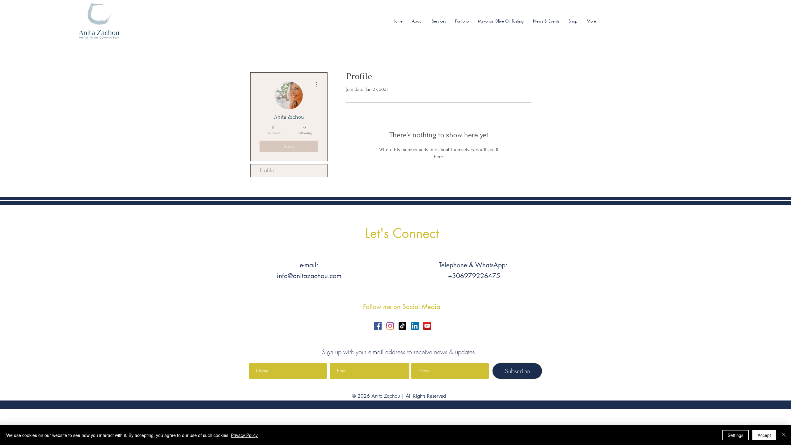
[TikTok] (402, 326)
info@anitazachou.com (309, 276)
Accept (764, 435)
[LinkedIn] (415, 326)
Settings (735, 435)
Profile (267, 170)
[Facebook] (378, 326)
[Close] (783, 435)
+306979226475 (473, 276)
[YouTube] (427, 326)
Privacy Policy (244, 435)
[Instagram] (390, 326)
